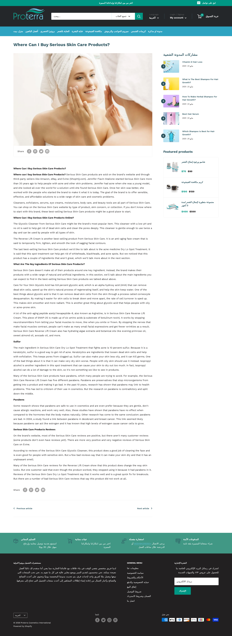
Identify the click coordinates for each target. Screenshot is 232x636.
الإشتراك (182, 591)
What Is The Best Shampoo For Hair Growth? (200, 81)
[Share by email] (47, 151)
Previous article (24, 508)
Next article (143, 508)
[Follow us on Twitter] (103, 620)
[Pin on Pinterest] (35, 151)
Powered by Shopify (22, 626)
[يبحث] (139, 16)
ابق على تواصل (209, 3)
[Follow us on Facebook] (97, 620)
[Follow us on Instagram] (109, 620)
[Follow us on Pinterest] (115, 620)
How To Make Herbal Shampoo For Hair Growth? (199, 98)
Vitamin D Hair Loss (192, 62)
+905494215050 (143, 543)
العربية (17, 615)
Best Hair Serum (190, 114)
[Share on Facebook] (29, 151)
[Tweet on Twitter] (41, 151)
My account (177, 17)
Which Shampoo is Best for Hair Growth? (198, 133)
